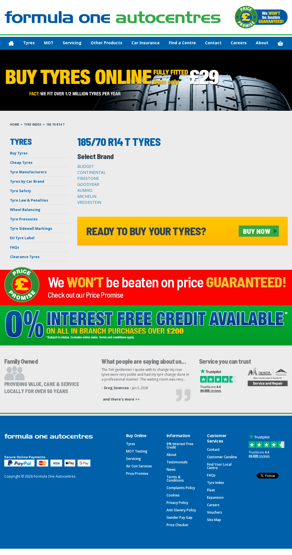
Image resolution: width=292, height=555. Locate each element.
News (171, 469)
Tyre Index (32, 124)
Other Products (106, 42)
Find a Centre (182, 42)
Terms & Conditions (175, 478)
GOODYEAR (88, 184)
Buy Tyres (19, 153)
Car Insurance (145, 42)
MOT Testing (136, 451)
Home (14, 124)
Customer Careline (222, 457)
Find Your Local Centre (219, 466)
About (262, 42)
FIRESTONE (88, 178)
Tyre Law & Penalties (29, 200)
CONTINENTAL (91, 172)
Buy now (256, 231)
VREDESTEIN (89, 202)
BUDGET (85, 166)
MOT (49, 42)
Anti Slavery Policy (181, 510)
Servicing (72, 42)
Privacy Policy (177, 502)
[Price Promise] (261, 17)
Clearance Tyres (25, 256)
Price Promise (137, 473)
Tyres (29, 42)
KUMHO (84, 190)
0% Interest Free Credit (180, 445)
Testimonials (177, 462)
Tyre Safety (20, 190)
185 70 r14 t (55, 124)
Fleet (211, 490)
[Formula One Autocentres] (112, 17)
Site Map (214, 519)
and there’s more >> (121, 399)
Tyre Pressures (24, 219)
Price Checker (177, 524)
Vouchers (214, 512)
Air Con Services (139, 466)
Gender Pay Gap (179, 517)
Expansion (215, 497)
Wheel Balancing (25, 209)
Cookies (173, 495)
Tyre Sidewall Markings (31, 228)
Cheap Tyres (21, 162)
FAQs (14, 247)
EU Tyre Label (22, 238)
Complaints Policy (181, 487)
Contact (213, 42)
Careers (239, 42)
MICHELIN (86, 196)
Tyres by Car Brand (27, 181)
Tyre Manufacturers (28, 172)
